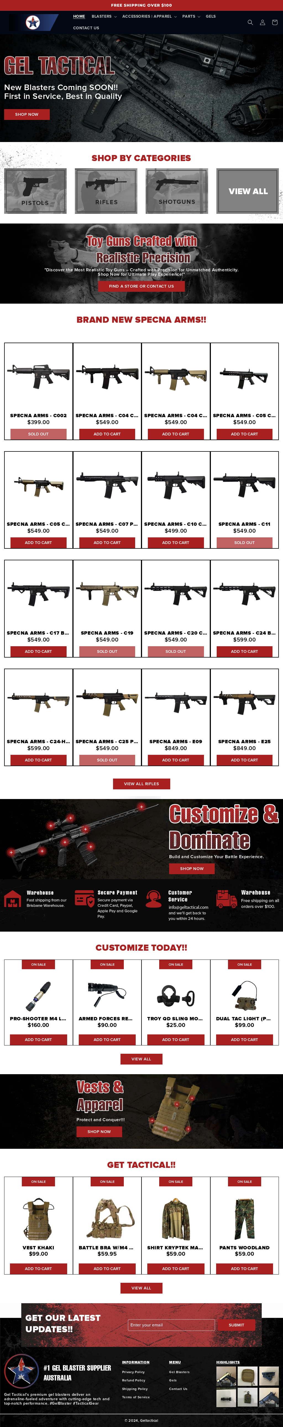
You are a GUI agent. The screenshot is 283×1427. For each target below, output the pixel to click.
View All (141, 1059)
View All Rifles (141, 783)
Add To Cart (107, 434)
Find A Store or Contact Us (141, 286)
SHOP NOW (27, 114)
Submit (236, 1325)
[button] (103, 16)
